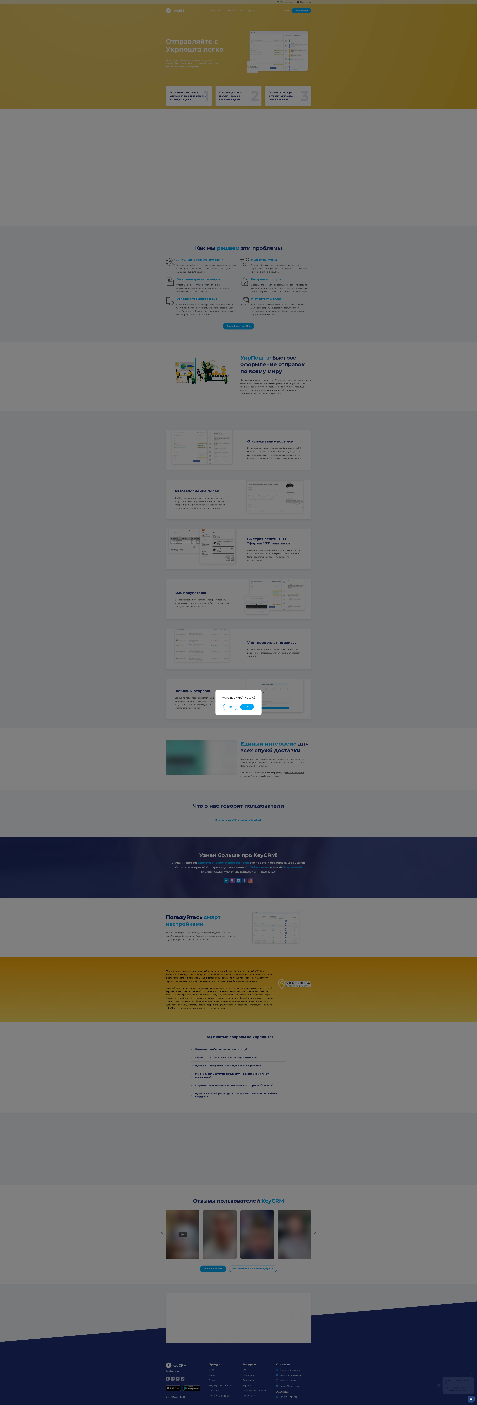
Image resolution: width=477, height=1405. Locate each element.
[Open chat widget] (471, 1399)
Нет (230, 706)
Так (247, 706)
